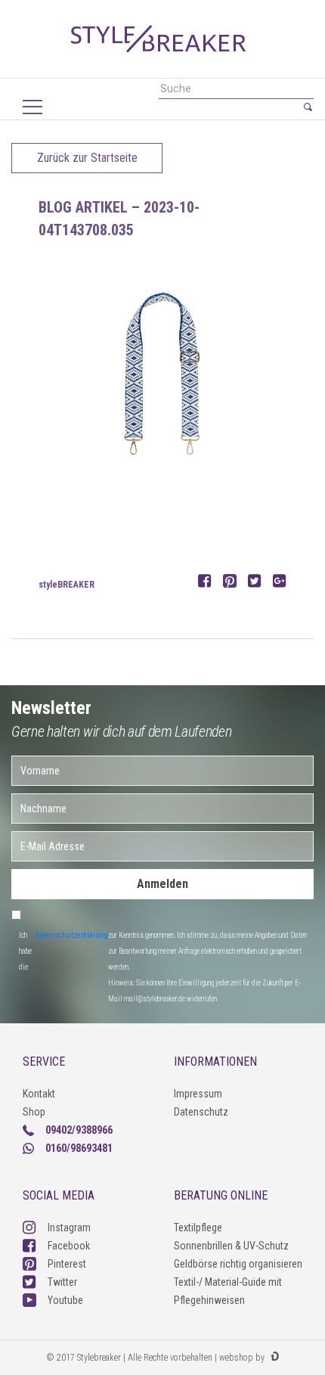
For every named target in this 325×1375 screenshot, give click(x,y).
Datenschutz (201, 1112)
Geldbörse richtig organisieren (238, 1264)
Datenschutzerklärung (72, 935)
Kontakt (39, 1094)
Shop (34, 1112)
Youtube (65, 1300)
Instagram (69, 1227)
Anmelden (162, 884)
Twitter (62, 1282)
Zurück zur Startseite (87, 158)
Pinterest (67, 1264)
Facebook (69, 1246)
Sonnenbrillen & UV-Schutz (231, 1246)
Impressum (198, 1094)
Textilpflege (198, 1227)
